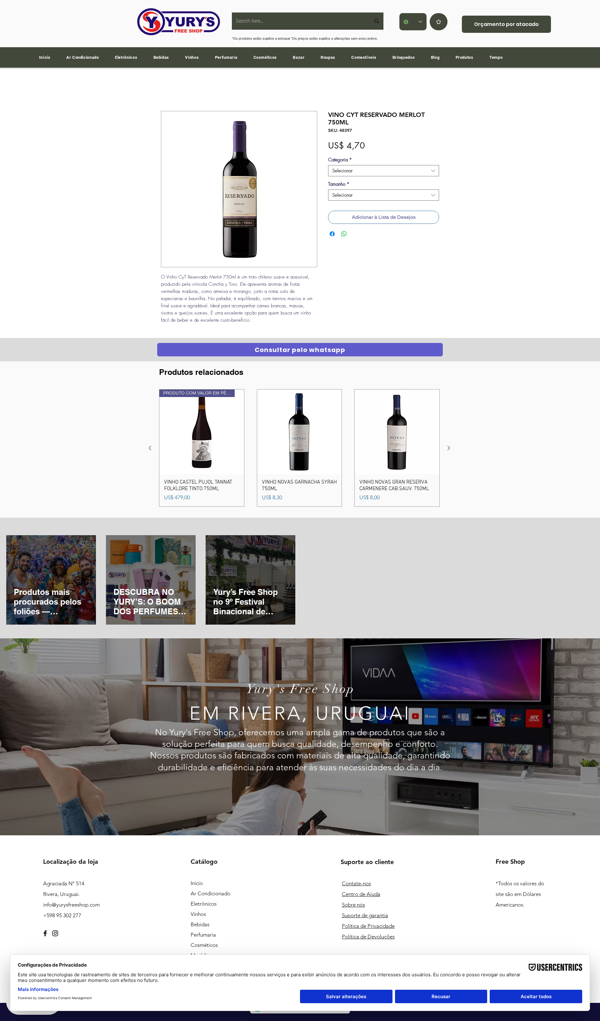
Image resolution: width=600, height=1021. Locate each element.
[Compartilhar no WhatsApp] (344, 235)
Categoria (340, 161)
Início (167, 90)
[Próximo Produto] (448, 449)
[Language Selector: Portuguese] (413, 21)
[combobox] (383, 172)
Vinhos (198, 915)
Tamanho (338, 185)
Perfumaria (203, 936)
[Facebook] (45, 934)
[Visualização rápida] (299, 433)
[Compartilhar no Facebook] (332, 235)
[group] (299, 449)
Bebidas (200, 926)
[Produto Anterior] (150, 449)
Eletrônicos (204, 905)
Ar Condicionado (210, 895)
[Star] (439, 21)
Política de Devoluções (368, 938)
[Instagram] (55, 934)
